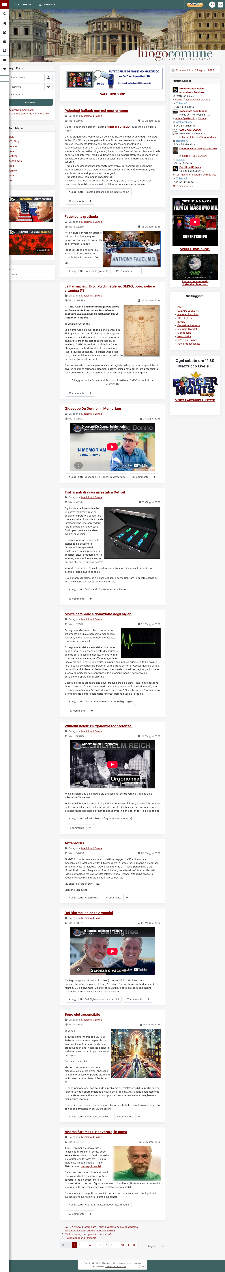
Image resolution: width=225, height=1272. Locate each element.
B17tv (180, 307)
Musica (202, 118)
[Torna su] (220, 1266)
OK (142, 1266)
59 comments (125, 1116)
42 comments (124, 271)
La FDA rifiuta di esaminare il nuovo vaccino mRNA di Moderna (101, 1226)
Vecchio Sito (14, 160)
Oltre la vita (209, 174)
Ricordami (17, 94)
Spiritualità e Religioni (187, 174)
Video (10, 165)
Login (10, 151)
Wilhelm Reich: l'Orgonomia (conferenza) (99, 726)
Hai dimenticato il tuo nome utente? (28, 113)
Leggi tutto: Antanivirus (84, 897)
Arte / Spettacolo (185, 118)
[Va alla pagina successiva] (128, 1245)
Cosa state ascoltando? (193, 110)
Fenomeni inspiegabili (198, 99)
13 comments (76, 827)
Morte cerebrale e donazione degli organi (98, 614)
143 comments (76, 710)
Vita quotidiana (208, 137)
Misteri (179, 99)
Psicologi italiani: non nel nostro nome (96, 110)
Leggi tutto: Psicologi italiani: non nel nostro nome (99, 191)
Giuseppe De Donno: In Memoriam (93, 408)
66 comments (76, 1213)
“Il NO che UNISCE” (118, 126)
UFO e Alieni (199, 155)
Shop (10, 180)
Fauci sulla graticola (81, 216)
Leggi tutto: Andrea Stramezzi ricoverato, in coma (99, 1204)
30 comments (76, 598)
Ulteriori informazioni (115, 1266)
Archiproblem (184, 121)
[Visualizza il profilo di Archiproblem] (175, 112)
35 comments (76, 393)
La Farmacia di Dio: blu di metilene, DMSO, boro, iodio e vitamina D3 (110, 288)
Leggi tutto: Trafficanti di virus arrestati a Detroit (98, 589)
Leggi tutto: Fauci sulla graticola (89, 271)
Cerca (10, 269)
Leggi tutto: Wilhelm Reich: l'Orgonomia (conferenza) (101, 818)
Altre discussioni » (183, 186)
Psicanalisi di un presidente (80, 1237)
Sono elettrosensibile (82, 1014)
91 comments (113, 897)
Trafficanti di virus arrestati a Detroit (95, 492)
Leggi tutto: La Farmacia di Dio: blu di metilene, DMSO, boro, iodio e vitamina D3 (113, 382)
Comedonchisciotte (188, 325)
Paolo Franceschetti (188, 343)
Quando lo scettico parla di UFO (198, 148)
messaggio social (91, 1166)
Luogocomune (23, 4)
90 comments (140, 476)
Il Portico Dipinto (187, 339)
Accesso (30, 102)
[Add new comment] (90, 201)
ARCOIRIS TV (185, 318)
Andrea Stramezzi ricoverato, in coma (96, 1132)
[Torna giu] (220, 5)
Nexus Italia (184, 336)
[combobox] (29, 274)
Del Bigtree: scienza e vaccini (89, 913)
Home (10, 136)
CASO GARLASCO (190, 129)
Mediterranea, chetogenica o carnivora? (88, 1234)
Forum (11, 175)
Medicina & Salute (91, 115)
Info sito (12, 146)
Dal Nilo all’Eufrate (190, 167)
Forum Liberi (189, 137)
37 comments (76, 201)
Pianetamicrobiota (188, 314)
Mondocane (184, 332)
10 (122, 1245)
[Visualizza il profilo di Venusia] (175, 150)
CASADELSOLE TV (188, 310)
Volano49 (181, 103)
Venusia (180, 159)
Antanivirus (74, 843)
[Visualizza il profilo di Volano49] (175, 89)
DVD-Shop (13, 141)
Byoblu (181, 321)
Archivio (12, 170)
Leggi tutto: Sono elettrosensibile (89, 1116)
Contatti (12, 155)
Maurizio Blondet (187, 329)
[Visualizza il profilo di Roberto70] (175, 131)
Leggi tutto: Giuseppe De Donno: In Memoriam (97, 476)
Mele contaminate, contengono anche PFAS (90, 1230)
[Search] (4, 13)
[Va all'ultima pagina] (134, 1245)
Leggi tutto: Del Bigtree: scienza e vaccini (94, 999)
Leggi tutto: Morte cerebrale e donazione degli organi (101, 701)
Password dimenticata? (20, 109)
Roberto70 (182, 140)
